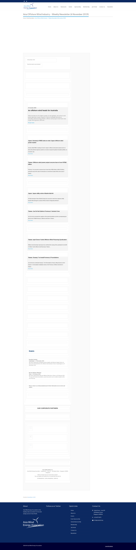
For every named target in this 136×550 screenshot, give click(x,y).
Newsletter (73, 533)
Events (72, 516)
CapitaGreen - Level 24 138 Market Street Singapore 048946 (99, 512)
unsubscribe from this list (55, 476)
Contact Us (73, 530)
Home (24, 18)
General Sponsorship (76, 521)
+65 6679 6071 (97, 517)
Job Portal (73, 527)
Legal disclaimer (109, 546)
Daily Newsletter (30, 18)
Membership (74, 524)
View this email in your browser (33, 64)
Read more (31, 122)
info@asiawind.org (98, 520)
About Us (73, 513)
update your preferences (43, 476)
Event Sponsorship (75, 519)
